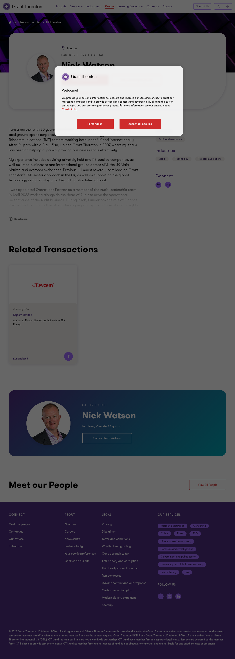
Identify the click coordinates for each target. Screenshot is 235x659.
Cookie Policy (69, 109)
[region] (119, 101)
